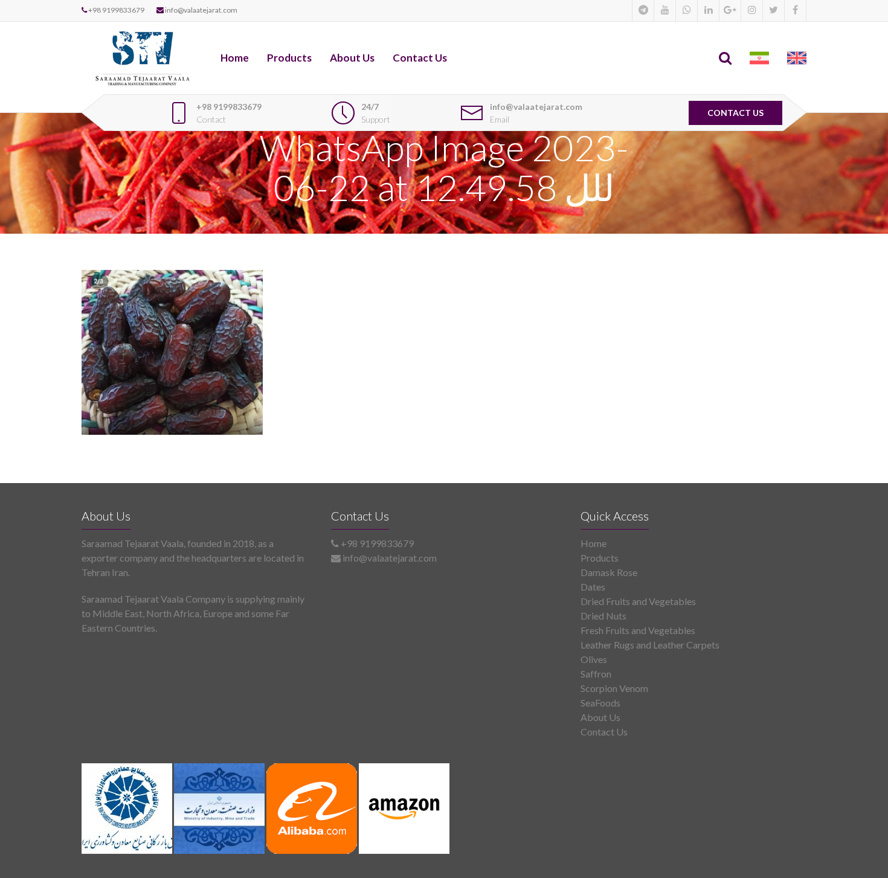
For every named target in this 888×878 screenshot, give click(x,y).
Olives (594, 659)
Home (234, 57)
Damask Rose (609, 572)
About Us (352, 57)
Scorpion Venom (614, 688)
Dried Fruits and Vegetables (638, 601)
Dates (593, 586)
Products (289, 57)
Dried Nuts (603, 615)
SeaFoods (600, 702)
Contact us (735, 112)
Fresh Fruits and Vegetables (638, 630)
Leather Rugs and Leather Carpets (650, 644)
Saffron (596, 673)
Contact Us (420, 57)
